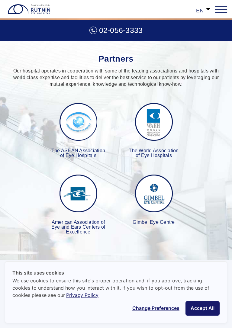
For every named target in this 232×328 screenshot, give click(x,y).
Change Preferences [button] (155, 308)
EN (200, 11)
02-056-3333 (121, 30)
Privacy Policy (82, 295)
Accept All (202, 308)
